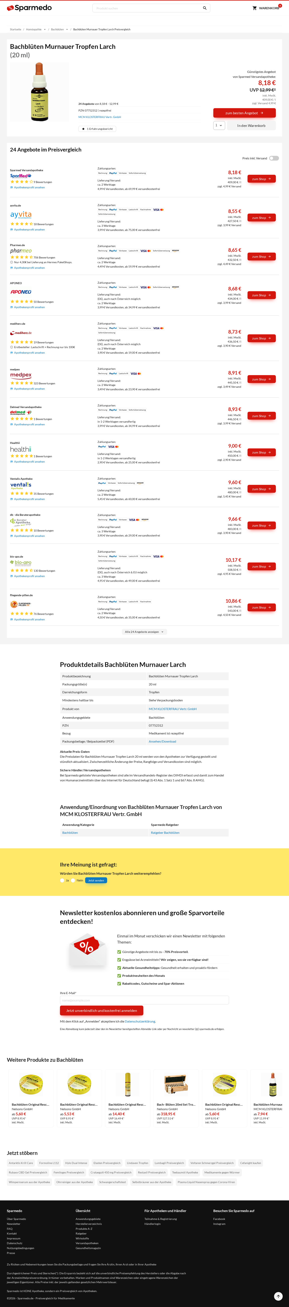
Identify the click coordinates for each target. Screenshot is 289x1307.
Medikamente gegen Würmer (222, 1172)
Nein (80, 880)
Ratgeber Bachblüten (165, 832)
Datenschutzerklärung (140, 1021)
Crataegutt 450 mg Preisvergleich (111, 1172)
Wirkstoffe (82, 1238)
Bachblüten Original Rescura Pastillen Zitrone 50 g (31, 1104)
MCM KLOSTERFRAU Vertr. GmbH (99, 117)
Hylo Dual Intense (76, 1163)
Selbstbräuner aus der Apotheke (151, 1182)
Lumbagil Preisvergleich (169, 1163)
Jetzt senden (96, 880)
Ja (67, 880)
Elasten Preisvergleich (107, 1163)
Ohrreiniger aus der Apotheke (74, 1182)
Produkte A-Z (84, 1228)
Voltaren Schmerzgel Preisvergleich (212, 1163)
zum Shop (259, 179)
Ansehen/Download (162, 741)
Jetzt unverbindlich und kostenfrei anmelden (101, 1010)
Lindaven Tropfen (137, 1163)
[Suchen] (204, 8)
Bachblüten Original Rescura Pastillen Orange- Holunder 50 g (79, 1104)
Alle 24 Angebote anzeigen (142, 631)
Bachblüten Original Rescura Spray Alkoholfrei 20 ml (128, 1104)
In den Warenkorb (251, 125)
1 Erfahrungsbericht (100, 128)
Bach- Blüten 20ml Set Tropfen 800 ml (176, 1104)
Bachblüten (70, 832)
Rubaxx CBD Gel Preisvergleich (28, 1172)
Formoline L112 (49, 1163)
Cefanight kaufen (250, 1163)
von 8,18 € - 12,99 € (98, 103)
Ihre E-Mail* (68, 993)
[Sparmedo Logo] (29, 8)
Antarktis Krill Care (21, 1163)
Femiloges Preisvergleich (69, 1172)
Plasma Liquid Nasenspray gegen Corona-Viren (206, 1182)
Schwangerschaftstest (112, 1182)
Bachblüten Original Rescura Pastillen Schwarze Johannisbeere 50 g (224, 1104)
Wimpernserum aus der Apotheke (29, 1182)
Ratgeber (81, 1233)
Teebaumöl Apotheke (185, 1172)
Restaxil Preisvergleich (152, 1172)
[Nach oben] (278, 1296)
